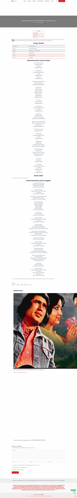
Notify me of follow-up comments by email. (20, 467)
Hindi (25, 1)
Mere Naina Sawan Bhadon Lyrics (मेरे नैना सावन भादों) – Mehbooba (28, 369)
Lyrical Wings (41, 494)
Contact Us (32, 496)
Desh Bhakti (40, 1)
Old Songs (47, 1)
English (29, 1)
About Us (27, 496)
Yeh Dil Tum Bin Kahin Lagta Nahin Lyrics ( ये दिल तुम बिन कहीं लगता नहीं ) (29, 440)
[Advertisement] (38, 9)
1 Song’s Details (35, 32)
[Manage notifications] (75, 496)
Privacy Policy (36, 496)
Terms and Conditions (47, 496)
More (52, 1)
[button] (53, 1)
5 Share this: (35, 37)
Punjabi (34, 1)
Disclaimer (41, 496)
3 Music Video (35, 35)
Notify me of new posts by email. (18, 469)
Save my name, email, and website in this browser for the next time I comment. (26, 465)
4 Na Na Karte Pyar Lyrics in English (38, 36)
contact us (22, 486)
